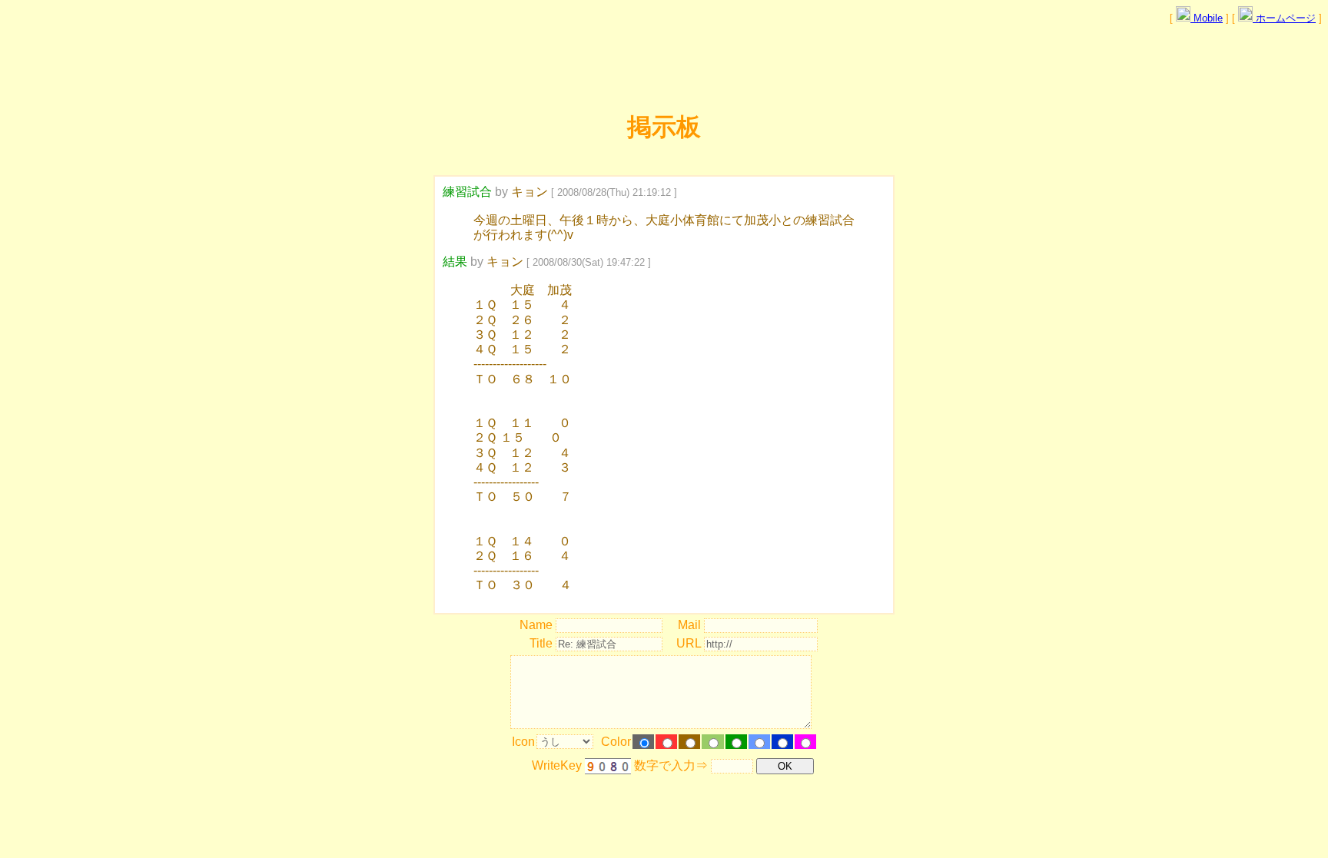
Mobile (1206, 18)
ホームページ (1284, 18)
